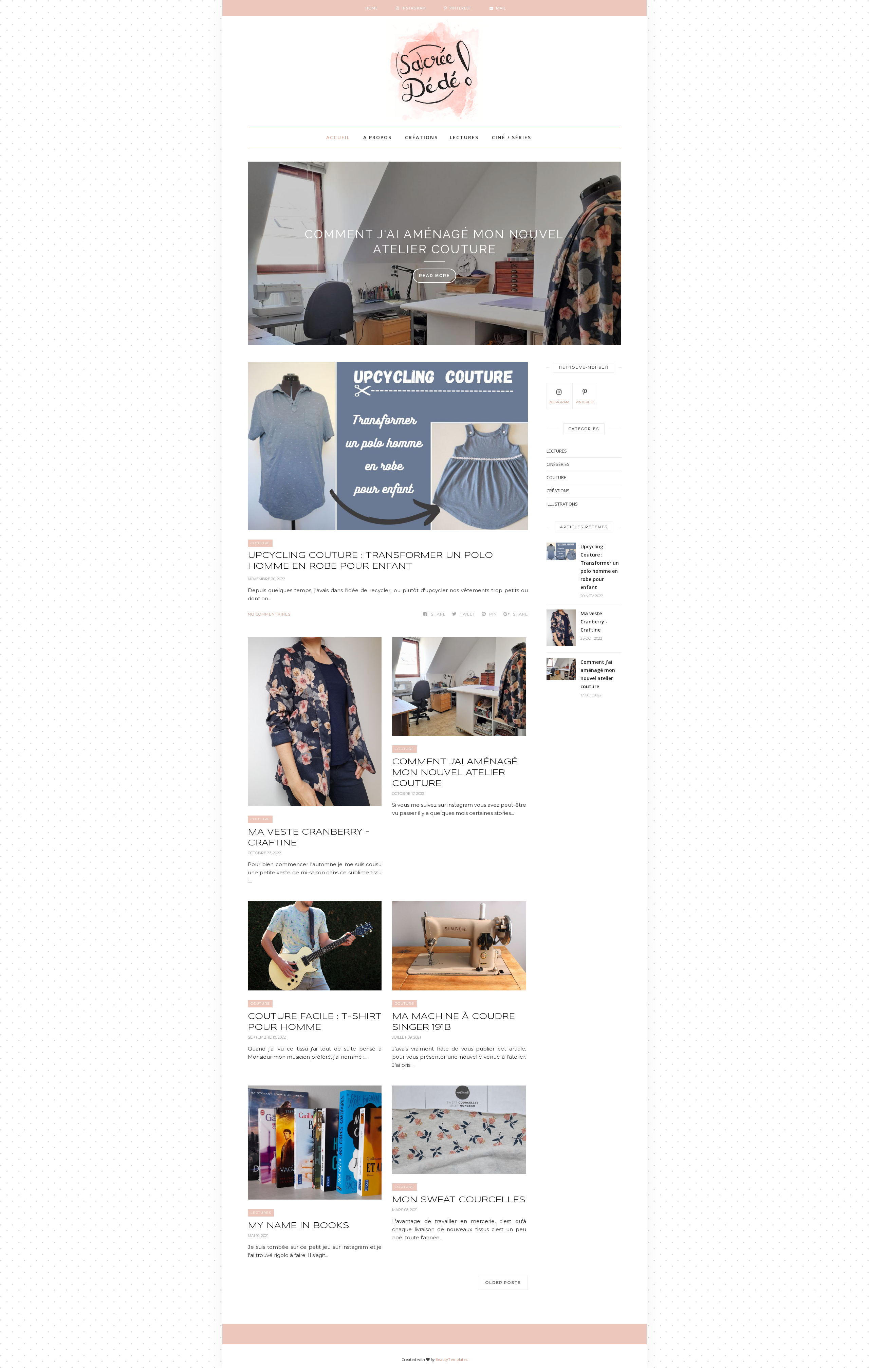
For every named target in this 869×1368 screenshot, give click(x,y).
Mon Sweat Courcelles (458, 1200)
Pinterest (584, 402)
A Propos (377, 137)
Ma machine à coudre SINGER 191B (453, 1022)
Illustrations (562, 504)
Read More (434, 275)
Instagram (559, 402)
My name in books (298, 1226)
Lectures (464, 137)
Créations (421, 137)
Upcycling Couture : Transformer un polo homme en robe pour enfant (370, 561)
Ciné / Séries (511, 137)
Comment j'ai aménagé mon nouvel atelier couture (435, 241)
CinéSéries (558, 464)
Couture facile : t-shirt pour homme (315, 1022)
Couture (260, 543)
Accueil (338, 137)
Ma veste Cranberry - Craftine (309, 837)
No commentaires (269, 614)
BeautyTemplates (451, 1359)
